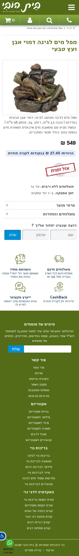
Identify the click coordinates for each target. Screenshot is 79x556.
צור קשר (38, 367)
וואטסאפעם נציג (8, 550)
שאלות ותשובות (38, 390)
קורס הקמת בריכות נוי (39, 499)
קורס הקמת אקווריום (39, 505)
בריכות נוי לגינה (39, 455)
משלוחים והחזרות (59, 214)
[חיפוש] (49, 20)
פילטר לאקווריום (38, 417)
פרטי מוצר (65, 205)
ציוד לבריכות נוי (39, 472)
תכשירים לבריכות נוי (39, 484)
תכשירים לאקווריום (39, 440)
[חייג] (69, 20)
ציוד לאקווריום (39, 423)
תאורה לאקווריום (38, 428)
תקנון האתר (39, 384)
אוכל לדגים (38, 434)
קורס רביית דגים (38, 522)
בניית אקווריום (39, 411)
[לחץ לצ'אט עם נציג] (9, 543)
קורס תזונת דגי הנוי (38, 516)
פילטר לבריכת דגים (38, 467)
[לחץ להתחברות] (30, 20)
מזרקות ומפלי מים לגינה (38, 478)
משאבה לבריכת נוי (38, 461)
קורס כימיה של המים (39, 511)
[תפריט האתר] (71, 6)
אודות (39, 373)
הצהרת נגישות (38, 378)
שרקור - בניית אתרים (39, 550)
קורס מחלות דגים (38, 528)
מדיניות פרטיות (38, 396)
